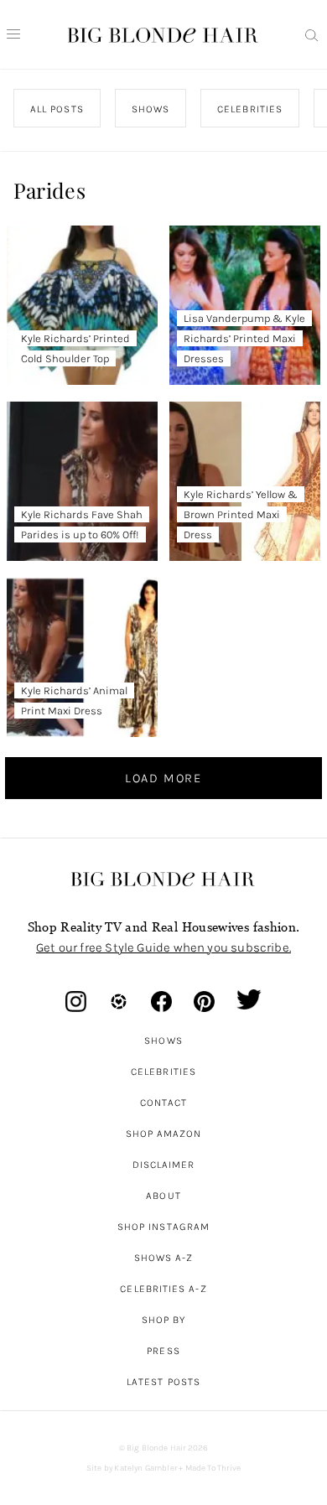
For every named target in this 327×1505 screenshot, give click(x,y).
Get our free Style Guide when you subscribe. (163, 947)
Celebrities (163, 1071)
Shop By (164, 1320)
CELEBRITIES (250, 109)
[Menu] (13, 34)
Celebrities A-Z (163, 1289)
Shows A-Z (164, 1258)
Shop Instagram (163, 1227)
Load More (163, 778)
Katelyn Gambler (145, 1468)
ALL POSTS (57, 109)
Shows (163, 1040)
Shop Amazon (164, 1133)
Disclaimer (163, 1164)
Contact (164, 1102)
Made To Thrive (213, 1468)
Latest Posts (163, 1382)
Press (163, 1351)
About (163, 1195)
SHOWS (150, 109)
